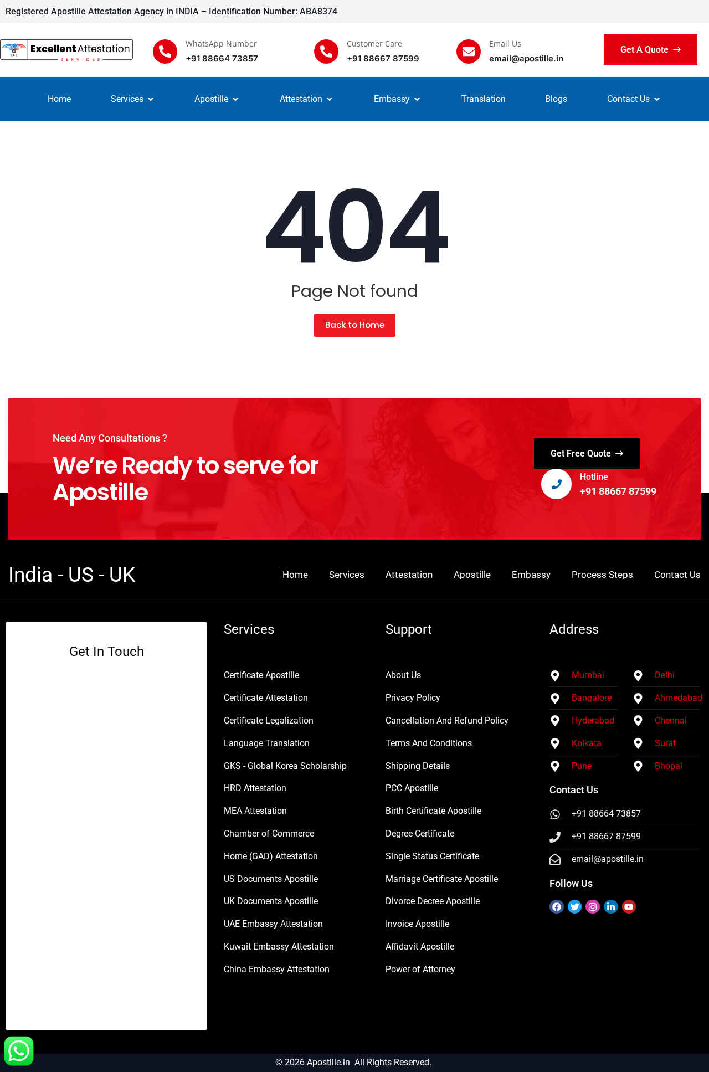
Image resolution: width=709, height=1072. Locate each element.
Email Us (505, 43)
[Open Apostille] (235, 99)
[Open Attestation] (329, 99)
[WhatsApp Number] (165, 51)
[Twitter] (575, 907)
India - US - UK (71, 575)
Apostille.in (328, 1062)
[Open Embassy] (417, 99)
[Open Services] (150, 99)
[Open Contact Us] (657, 99)
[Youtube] (629, 907)
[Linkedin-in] (611, 907)
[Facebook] (556, 907)
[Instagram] (592, 907)
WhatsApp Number (221, 43)
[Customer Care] (326, 51)
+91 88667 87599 (618, 491)
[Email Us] (468, 51)
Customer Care (374, 43)
